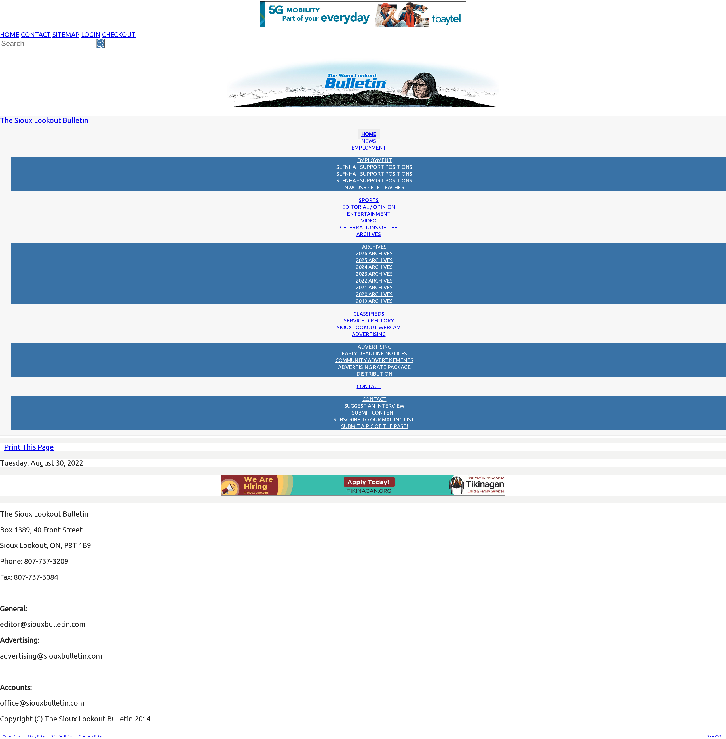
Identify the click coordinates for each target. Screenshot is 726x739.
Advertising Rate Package (374, 367)
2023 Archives (374, 274)
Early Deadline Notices (374, 353)
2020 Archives (374, 294)
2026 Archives (374, 253)
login (90, 34)
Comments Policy (90, 736)
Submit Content (374, 412)
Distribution (374, 374)
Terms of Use (11, 736)
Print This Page (29, 447)
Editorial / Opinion (368, 207)
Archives (368, 234)
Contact (36, 34)
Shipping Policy (61, 736)
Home (9, 34)
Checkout (119, 34)
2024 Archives (374, 267)
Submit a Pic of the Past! (374, 426)
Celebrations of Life (368, 227)
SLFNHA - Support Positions (374, 167)
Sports (369, 200)
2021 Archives (374, 287)
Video (369, 220)
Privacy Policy (36, 736)
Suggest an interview (374, 406)
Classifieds (368, 314)
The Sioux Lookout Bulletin (44, 120)
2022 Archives (374, 280)
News (368, 141)
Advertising (369, 334)
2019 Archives (374, 301)
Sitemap (65, 34)
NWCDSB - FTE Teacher (374, 187)
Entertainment (369, 213)
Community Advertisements (374, 360)
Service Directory (369, 320)
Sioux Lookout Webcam (369, 327)
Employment (368, 147)
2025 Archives (374, 260)
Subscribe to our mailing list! (374, 419)
